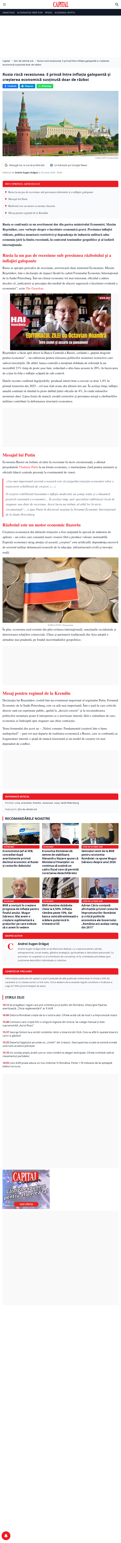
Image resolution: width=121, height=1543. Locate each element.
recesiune (47, 802)
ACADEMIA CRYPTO (65, 12)
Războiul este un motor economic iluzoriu (31, 206)
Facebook (12, 86)
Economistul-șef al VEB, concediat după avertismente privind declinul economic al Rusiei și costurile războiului (20, 858)
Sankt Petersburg (70, 802)
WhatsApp (46, 86)
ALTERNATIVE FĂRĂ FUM (30, 12)
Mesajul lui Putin (17, 199)
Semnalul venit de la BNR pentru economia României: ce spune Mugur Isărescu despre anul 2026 (99, 856)
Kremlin (37, 802)
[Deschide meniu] (4, 4)
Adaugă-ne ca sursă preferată (26, 165)
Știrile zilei (14, 997)
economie (26, 802)
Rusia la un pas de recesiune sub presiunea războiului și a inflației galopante (50, 192)
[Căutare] (117, 4)
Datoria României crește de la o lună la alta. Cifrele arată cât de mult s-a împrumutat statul (63, 1015)
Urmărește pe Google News (70, 165)
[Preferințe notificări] (6, 1535)
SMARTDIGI (9, 12)
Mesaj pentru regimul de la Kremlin (28, 213)
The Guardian (34, 288)
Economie (9, 847)
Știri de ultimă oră (27, 809)
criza (17, 802)
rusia (56, 802)
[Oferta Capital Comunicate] (60, 1189)
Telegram (29, 86)
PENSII (48, 12)
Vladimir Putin (28, 467)
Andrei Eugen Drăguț (26, 172)
